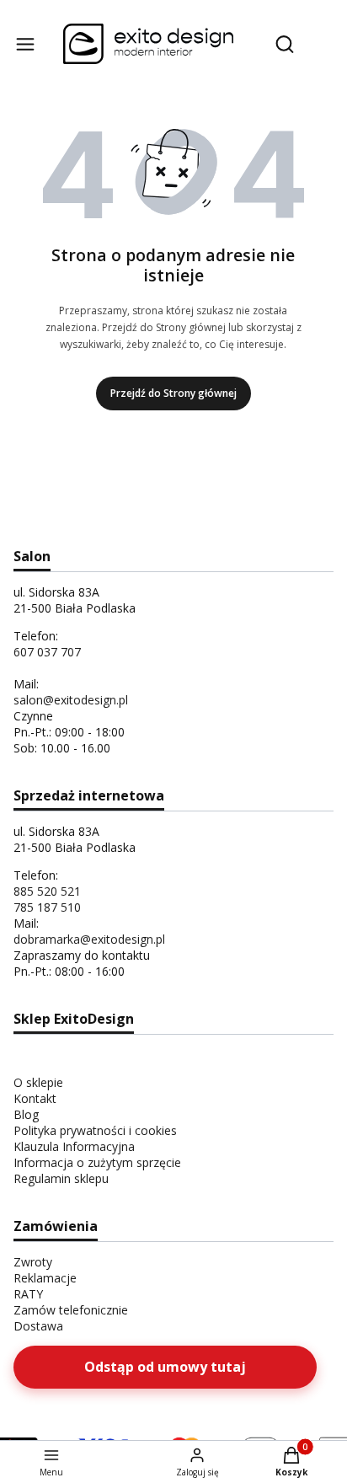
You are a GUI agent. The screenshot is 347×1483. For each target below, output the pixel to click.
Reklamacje (45, 1278)
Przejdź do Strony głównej (173, 393)
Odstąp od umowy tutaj (165, 1366)
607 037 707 (47, 652)
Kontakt (34, 1098)
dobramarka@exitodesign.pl (89, 939)
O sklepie (38, 1082)
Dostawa (38, 1326)
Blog (26, 1114)
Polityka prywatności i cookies (95, 1130)
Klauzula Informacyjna (74, 1146)
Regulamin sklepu (61, 1178)
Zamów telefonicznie (70, 1310)
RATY (28, 1294)
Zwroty (32, 1262)
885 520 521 (47, 891)
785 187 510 (47, 907)
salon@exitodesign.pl (70, 700)
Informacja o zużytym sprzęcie (97, 1162)
